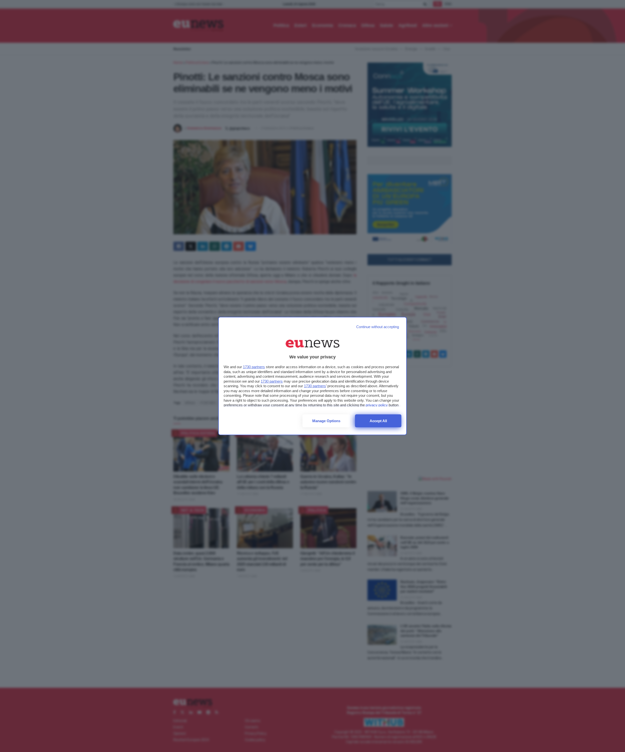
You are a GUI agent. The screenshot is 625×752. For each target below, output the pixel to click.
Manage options (326, 421)
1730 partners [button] (254, 367)
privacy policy (377, 405)
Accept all (378, 421)
